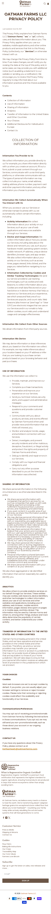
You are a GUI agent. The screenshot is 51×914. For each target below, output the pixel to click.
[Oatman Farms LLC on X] (9, 818)
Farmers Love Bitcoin (10, 856)
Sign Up (25, 880)
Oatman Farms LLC (28, 893)
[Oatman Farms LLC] (25, 4)
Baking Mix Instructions (11, 846)
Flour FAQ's (6, 844)
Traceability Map (9, 851)
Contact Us (7, 835)
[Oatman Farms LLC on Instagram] (6, 818)
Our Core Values (9, 854)
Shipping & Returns (10, 832)
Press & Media (8, 830)
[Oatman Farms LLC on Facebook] (3, 818)
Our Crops (6, 849)
